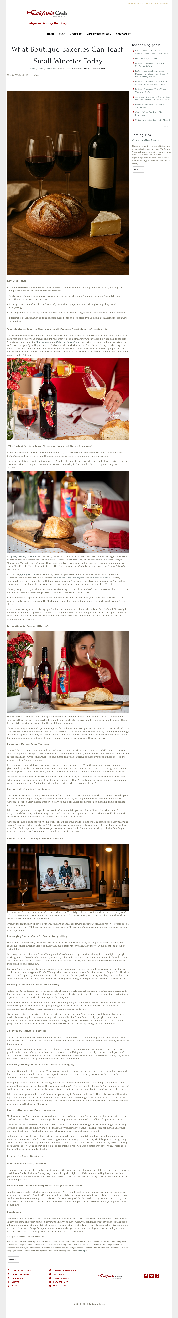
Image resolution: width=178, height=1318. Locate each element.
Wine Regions (18, 1278)
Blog (62, 34)
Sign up (82, 1250)
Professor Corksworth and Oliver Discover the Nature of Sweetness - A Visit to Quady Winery (151, 74)
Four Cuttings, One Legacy (147, 58)
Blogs (41, 68)
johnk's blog (51, 68)
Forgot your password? (157, 3)
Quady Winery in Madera (25, 556)
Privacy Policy (60, 1282)
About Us (76, 34)
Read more (139, 170)
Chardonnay (43, 342)
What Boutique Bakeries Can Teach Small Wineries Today (82, 68)
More (166, 126)
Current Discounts (21, 1270)
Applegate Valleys (100, 577)
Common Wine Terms (145, 140)
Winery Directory (97, 34)
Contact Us (123, 34)
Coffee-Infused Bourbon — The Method (152, 120)
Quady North (28, 574)
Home (50, 34)
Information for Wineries (66, 1270)
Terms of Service (61, 1278)
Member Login (135, 3)
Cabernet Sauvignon (68, 342)
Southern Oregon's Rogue (70, 577)
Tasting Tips (59, 1286)
